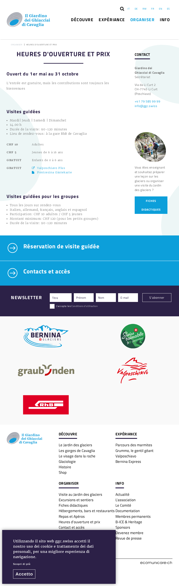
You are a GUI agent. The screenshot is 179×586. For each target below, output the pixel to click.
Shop (63, 472)
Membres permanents (133, 516)
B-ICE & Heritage (128, 521)
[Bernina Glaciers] (46, 336)
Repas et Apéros (72, 516)
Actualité (122, 494)
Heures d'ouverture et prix (79, 521)
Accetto (24, 574)
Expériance (112, 19)
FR (152, 8)
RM (144, 8)
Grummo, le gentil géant (134, 450)
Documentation (127, 510)
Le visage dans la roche (77, 455)
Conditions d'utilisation (84, 306)
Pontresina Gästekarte (54, 172)
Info (165, 19)
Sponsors (122, 527)
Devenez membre (129, 532)
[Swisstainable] (133, 336)
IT (128, 8)
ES (168, 8)
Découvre (82, 19)
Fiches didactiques (73, 505)
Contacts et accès (46, 271)
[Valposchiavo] (133, 370)
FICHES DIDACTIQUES (151, 205)
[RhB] (46, 405)
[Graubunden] (46, 370)
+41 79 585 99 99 (147, 101)
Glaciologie (67, 461)
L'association (125, 499)
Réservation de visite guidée (60, 246)
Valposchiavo (125, 455)
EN (160, 8)
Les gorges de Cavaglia (77, 450)
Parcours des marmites (133, 444)
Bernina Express (128, 461)
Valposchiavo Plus (51, 168)
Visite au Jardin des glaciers (80, 494)
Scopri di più (22, 564)
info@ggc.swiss (146, 106)
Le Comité (123, 505)
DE (136, 8)
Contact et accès (71, 527)
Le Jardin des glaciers (75, 444)
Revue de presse (128, 538)
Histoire (65, 466)
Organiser (142, 19)
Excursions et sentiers (76, 499)
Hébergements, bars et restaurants (87, 510)
